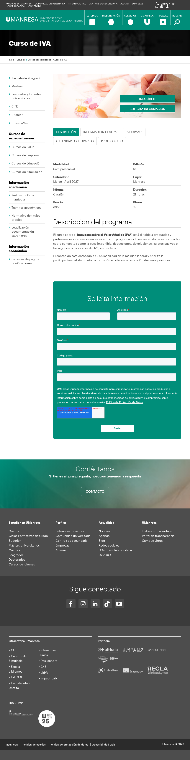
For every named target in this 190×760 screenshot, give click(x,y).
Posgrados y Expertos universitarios (27, 96)
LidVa (44, 672)
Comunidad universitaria (50, 3)
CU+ (14, 650)
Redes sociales (109, 545)
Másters (17, 86)
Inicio (11, 59)
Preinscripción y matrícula (23, 197)
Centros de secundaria (103, 3)
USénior (17, 114)
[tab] (134, 132)
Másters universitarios (24, 545)
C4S (44, 666)
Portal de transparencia (158, 535)
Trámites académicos (26, 207)
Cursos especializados (39, 59)
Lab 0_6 (16, 677)
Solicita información (147, 108)
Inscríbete (147, 98)
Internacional (77, 3)
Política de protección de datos (69, 744)
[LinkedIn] (95, 603)
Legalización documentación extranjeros (23, 231)
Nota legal (12, 744)
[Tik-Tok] (107, 603)
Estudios (21, 59)
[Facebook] (71, 603)
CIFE (15, 106)
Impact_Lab (49, 678)
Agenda (104, 535)
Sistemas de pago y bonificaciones (25, 261)
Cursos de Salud (23, 147)
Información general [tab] (100, 132)
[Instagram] (83, 603)
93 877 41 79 (168, 3)
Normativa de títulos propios (26, 217)
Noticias (104, 531)
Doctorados (17, 559)
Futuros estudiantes (19, 3)
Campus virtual (152, 540)
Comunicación (16, 6)
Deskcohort (49, 660)
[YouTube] (119, 603)
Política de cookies (34, 744)
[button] (159, 6)
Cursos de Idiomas (22, 564)
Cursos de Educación (26, 163)
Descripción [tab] (66, 132)
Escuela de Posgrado (26, 78)
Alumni (124, 3)
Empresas (137, 3)
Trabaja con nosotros (157, 531)
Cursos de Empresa (25, 155)
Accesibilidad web (103, 744)
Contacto (34, 6)
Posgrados (16, 555)
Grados (14, 531)
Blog (102, 540)
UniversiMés (20, 123)
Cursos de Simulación (27, 171)
